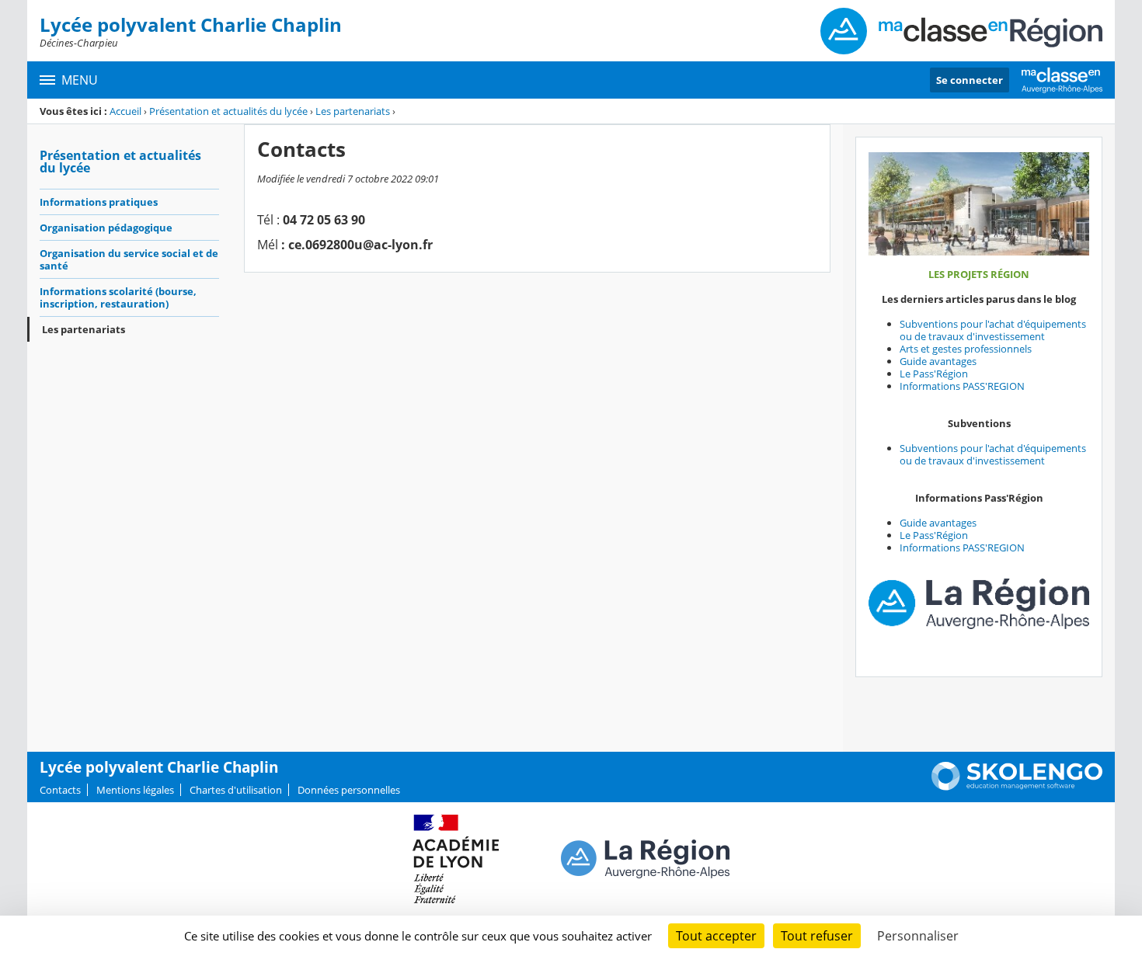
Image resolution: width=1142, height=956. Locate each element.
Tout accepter (716, 935)
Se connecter (969, 80)
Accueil (125, 111)
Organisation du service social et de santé (129, 259)
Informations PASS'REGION (962, 386)
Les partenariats (352, 111)
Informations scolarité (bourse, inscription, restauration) (118, 297)
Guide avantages (938, 361)
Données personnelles (349, 790)
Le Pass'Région (934, 374)
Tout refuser (817, 935)
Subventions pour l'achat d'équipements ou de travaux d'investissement (993, 330)
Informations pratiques (99, 202)
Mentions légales (135, 790)
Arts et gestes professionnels (966, 349)
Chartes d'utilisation (236, 790)
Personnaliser (918, 935)
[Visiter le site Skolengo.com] (1016, 787)
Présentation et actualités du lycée (228, 111)
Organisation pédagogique (106, 228)
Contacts (60, 790)
